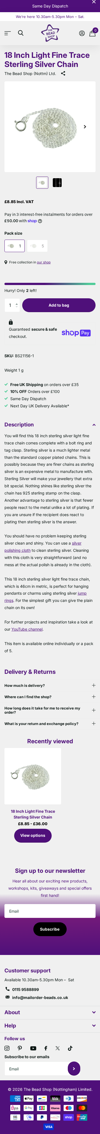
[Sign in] (82, 33)
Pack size (13, 233)
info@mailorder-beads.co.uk (40, 997)
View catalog (9, 33)
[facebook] (45, 1048)
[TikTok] (70, 1048)
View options (32, 835)
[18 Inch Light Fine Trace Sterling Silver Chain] (32, 776)
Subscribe (50, 929)
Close (94, 1)
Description (19, 424)
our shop (44, 262)
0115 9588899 (25, 989)
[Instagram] (6, 1048)
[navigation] (42, 183)
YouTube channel (26, 629)
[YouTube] (33, 1048)
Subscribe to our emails (26, 1056)
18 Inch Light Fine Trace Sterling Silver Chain (33, 814)
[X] (58, 1048)
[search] (20, 33)
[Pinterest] (20, 1048)
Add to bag (59, 305)
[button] (18, 300)
